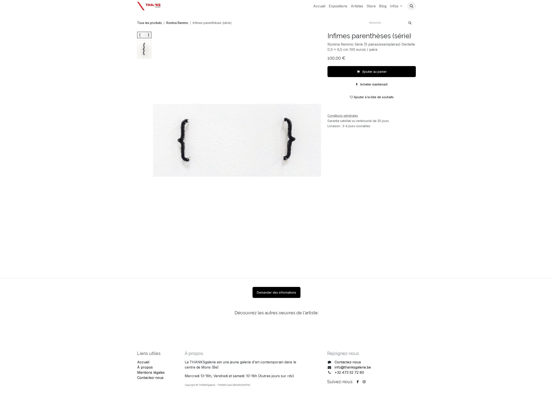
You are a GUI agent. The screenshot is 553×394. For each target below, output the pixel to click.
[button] (411, 6)
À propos (145, 367)
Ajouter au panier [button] (374, 71)
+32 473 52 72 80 (349, 372)
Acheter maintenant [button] (373, 84)
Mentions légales (151, 372)
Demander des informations (276, 292)
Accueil (143, 362)
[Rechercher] (410, 22)
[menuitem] (319, 6)
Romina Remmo (177, 23)
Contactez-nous (150, 377)
